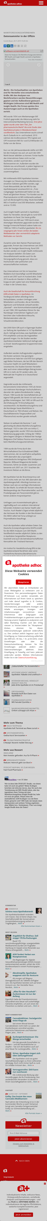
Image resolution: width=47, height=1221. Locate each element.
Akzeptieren (23, 582)
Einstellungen (37, 661)
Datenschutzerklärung (27, 657)
